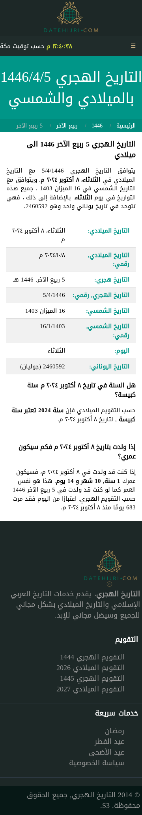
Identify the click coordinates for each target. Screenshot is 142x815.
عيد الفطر (109, 741)
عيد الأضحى (106, 752)
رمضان (114, 731)
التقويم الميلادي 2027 (90, 689)
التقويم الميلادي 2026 (90, 667)
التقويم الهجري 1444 (92, 657)
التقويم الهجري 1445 (92, 678)
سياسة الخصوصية (96, 763)
